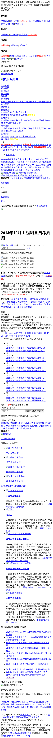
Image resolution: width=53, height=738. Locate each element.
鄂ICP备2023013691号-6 (20, 733)
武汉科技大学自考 (31, 170)
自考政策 (5, 112)
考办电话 (5, 88)
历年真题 (5, 126)
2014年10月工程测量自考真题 (37, 178)
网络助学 (32, 34)
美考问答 (16, 123)
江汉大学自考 (27, 165)
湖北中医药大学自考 (10, 167)
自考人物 (14, 136)
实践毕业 (23, 112)
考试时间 (18, 144)
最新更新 (34, 707)
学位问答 (31, 120)
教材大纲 (44, 144)
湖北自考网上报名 (30, 702)
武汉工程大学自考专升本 (31, 304)
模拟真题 (23, 34)
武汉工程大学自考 (43, 165)
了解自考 (5, 21)
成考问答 (14, 120)
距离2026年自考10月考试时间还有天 (18, 102)
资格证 (4, 96)
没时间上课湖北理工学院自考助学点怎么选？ (26, 672)
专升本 (9, 150)
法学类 (17, 128)
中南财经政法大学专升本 (16, 302)
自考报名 (5, 91)
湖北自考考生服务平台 (21, 704)
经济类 (11, 128)
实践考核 (20, 147)
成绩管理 (32, 56)
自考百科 (5, 120)
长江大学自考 (31, 162)
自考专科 (19, 59)
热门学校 (10, 155)
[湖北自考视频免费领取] (31, 175)
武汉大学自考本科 (19, 299)
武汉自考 (37, 704)
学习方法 (23, 136)
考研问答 (40, 120)
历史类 (31, 128)
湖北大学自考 (16, 170)
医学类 (20, 131)
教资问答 (8, 123)
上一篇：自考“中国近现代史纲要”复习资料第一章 (23, 333)
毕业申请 (23, 56)
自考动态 (24, 707)
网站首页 (5, 107)
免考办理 (16, 426)
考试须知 (14, 45)
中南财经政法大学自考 (11, 159)
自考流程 (5, 423)
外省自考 (31, 136)
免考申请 (14, 34)
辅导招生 (41, 21)
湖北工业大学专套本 (22, 307)
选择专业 (10, 24)
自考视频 (5, 99)
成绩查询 (5, 56)
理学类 (37, 128)
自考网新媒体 (7, 74)
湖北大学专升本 (37, 302)
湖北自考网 (16, 178)
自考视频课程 (7, 486)
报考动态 (5, 110)
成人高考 (16, 150)
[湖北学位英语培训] (26, 173)
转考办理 (12, 147)
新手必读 (14, 21)
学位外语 (10, 428)
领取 (28, 248)
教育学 (13, 131)
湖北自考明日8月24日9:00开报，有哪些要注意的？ (29, 669)
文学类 (24, 128)
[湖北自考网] (10, 79)
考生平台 (19, 24)
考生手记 (5, 136)
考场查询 (5, 45)
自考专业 (5, 115)
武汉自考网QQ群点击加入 (28, 717)
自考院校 (14, 115)
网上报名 (5, 139)
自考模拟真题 (20, 486)
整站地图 (44, 707)
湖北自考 (5, 702)
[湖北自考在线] (8, 173)
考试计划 (14, 112)
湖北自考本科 (13, 707)
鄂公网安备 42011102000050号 (16, 736)
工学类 (44, 128)
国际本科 (25, 150)
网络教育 (10, 59)
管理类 (7, 131)
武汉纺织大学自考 (12, 165)
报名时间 (23, 21)
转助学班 (41, 56)
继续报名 (14, 56)
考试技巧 (23, 45)
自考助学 (18, 428)
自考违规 (8, 426)
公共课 (4, 128)
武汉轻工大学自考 (16, 162)
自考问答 (5, 118)
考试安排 (5, 34)
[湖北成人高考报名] (10, 175)
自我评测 (32, 21)
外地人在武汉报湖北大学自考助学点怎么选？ (26, 675)
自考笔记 (5, 134)
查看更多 (10, 677)
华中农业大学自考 (31, 159)
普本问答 (23, 120)
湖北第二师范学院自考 (30, 167)
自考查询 (5, 94)
